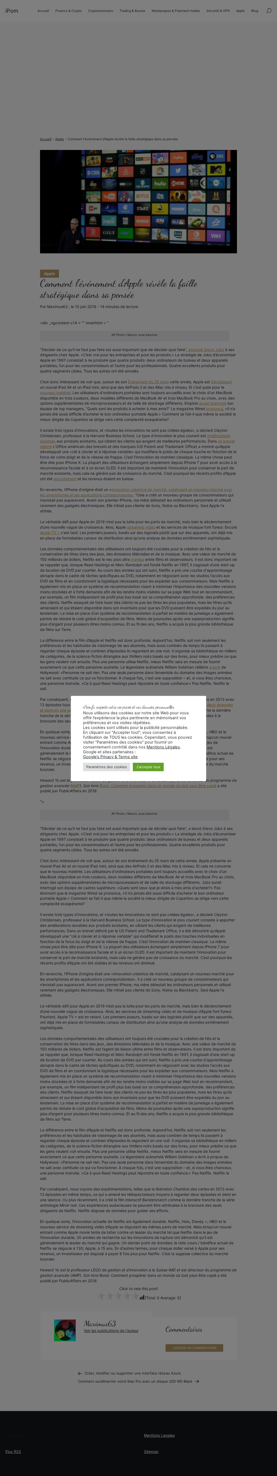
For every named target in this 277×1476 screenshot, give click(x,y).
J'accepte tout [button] (148, 767)
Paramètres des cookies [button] (106, 767)
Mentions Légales (163, 747)
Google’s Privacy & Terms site (110, 756)
